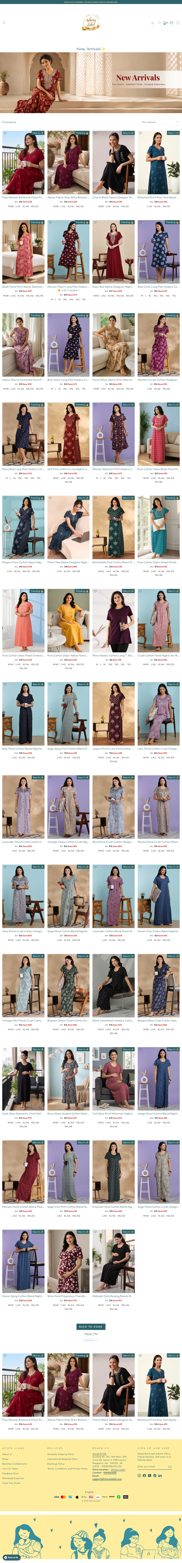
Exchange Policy (56, 1463)
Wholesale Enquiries (13, 1478)
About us (7, 1454)
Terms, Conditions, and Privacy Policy (67, 1468)
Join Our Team (10, 1468)
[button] (60, 290)
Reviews (18, 6)
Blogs (5, 1458)
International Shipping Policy (62, 1458)
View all (91, 1340)
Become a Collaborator (14, 1463)
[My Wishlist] (171, 22)
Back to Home (91, 1326)
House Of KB (99, 1453)
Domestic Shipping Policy (60, 1454)
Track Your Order (34, 6)
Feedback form (10, 1473)
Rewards (6, 6)
